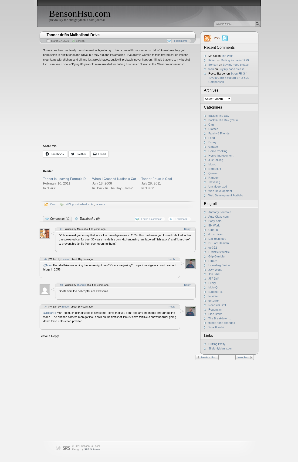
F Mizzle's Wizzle (219, 252)
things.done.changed (221, 323)
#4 (45, 306)
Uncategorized (217, 186)
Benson (213, 64)
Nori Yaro (214, 296)
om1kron (214, 300)
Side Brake (215, 314)
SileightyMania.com (220, 348)
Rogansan (215, 309)
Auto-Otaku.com (218, 216)
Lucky (212, 283)
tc (105, 204)
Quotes (212, 173)
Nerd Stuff (214, 169)
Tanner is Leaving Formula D (64, 179)
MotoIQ (212, 287)
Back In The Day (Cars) (223, 120)
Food (211, 138)
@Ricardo (50, 313)
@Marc (48, 265)
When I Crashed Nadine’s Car (114, 179)
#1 (61, 229)
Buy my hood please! (236, 64)
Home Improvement (220, 155)
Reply (187, 229)
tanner (99, 204)
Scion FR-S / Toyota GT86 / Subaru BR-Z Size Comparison (228, 78)
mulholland (81, 204)
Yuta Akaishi (216, 327)
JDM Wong (215, 269)
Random (213, 177)
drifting (70, 204)
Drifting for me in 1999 (235, 60)
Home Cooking (217, 151)
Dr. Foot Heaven (218, 243)
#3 (61, 285)
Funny (212, 142)
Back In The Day (218, 115)
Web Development (220, 191)
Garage (213, 146)
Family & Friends (219, 133)
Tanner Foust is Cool (156, 179)
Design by (86, 449)
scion (91, 204)
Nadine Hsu (216, 292)
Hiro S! (212, 261)
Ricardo (81, 285)
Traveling (214, 182)
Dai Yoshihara (217, 238)
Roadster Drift (217, 305)
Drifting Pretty (216, 344)
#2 (45, 259)
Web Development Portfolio (225, 195)
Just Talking (215, 160)
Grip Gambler (216, 256)
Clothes (213, 129)
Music (212, 164)
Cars (211, 124)
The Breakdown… (219, 318)
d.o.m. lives (215, 234)
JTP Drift (213, 278)
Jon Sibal (214, 274)
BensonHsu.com (80, 13)
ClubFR (213, 230)
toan (211, 69)
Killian (212, 60)
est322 (212, 247)
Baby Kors (214, 221)
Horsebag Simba (219, 265)
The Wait (227, 56)
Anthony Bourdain (219, 212)
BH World (214, 225)
